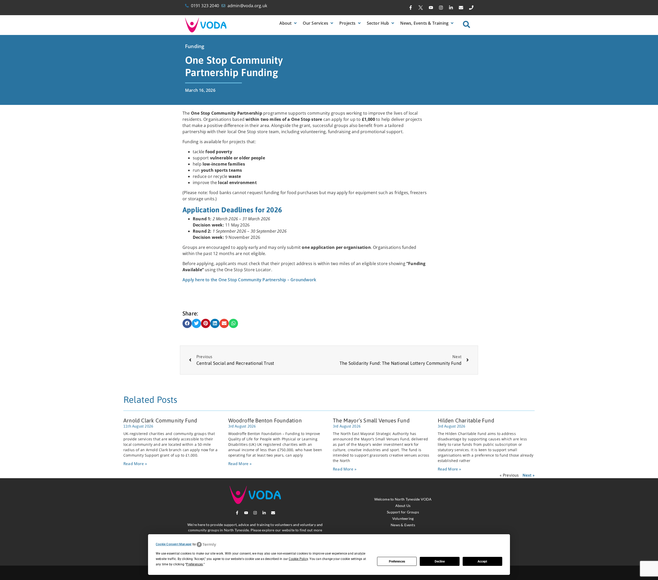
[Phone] (471, 7)
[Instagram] (440, 7)
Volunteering (403, 518)
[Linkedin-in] (451, 7)
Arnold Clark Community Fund (160, 420)
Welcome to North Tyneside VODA (403, 499)
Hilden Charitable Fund (466, 420)
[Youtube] (430, 7)
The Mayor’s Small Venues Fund (371, 420)
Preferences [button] (194, 564)
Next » (529, 475)
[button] (288, 23)
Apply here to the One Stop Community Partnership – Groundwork (249, 280)
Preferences (397, 561)
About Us (403, 505)
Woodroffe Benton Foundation (265, 420)
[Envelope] (461, 7)
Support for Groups (403, 512)
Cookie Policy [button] (298, 559)
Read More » (135, 463)
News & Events (403, 525)
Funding (194, 46)
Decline (440, 561)
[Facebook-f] (410, 7)
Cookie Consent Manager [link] (173, 544)
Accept (482, 561)
